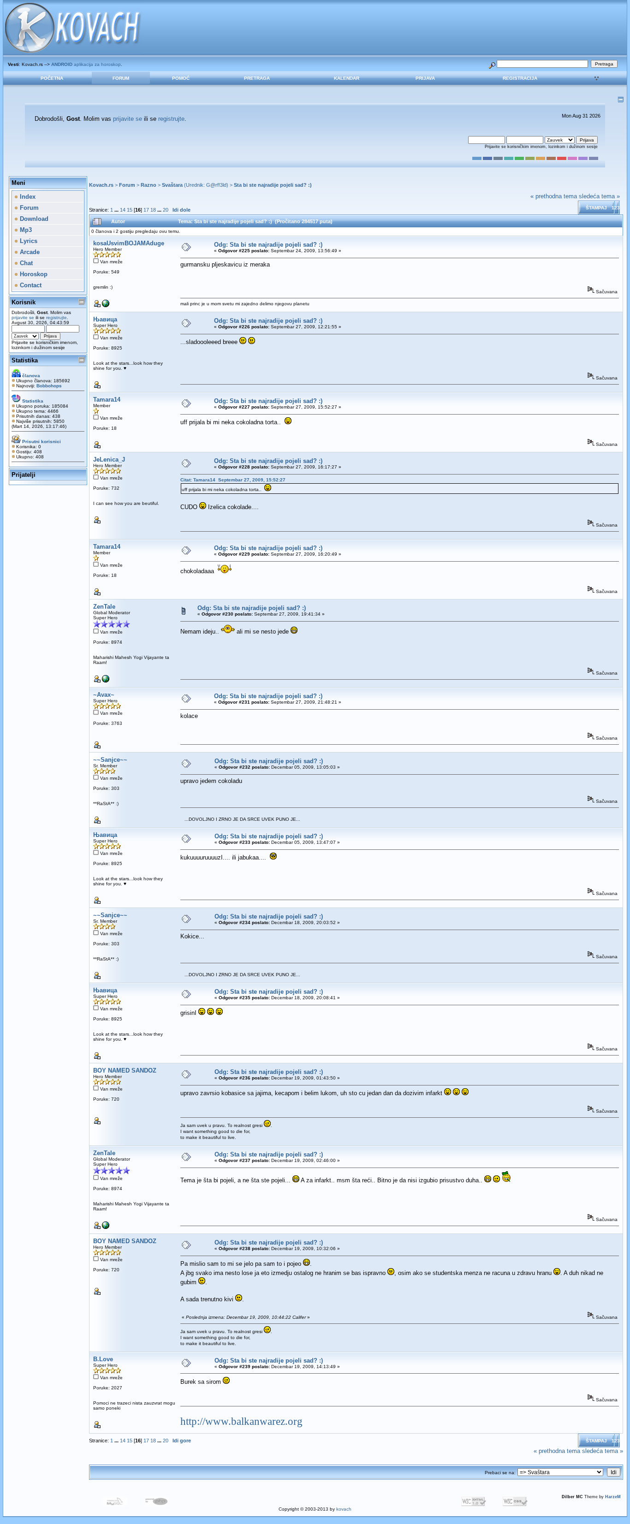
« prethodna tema (553, 196)
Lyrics (27, 240)
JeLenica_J (109, 459)
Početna (52, 78)
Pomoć (181, 78)
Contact (30, 285)
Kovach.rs (101, 185)
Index (27, 196)
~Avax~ (103, 694)
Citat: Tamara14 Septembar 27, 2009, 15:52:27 (232, 479)
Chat (25, 263)
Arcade (29, 252)
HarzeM (613, 1496)
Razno (148, 185)
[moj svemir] (105, 305)
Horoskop (33, 274)
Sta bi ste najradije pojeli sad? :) (273, 185)
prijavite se (127, 118)
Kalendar (346, 78)
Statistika (25, 360)
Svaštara (172, 185)
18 (153, 210)
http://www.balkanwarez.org (241, 1421)
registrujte (171, 118)
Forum (121, 78)
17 (146, 210)
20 (165, 210)
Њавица (105, 319)
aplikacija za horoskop (86, 64)
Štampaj (596, 207)
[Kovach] (105, 680)
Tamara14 (106, 399)
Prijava (425, 78)
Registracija (520, 78)
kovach (343, 1509)
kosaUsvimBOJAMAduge (128, 243)
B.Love (103, 1359)
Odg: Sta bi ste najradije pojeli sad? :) (268, 244)
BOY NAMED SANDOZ (124, 1070)
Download (33, 218)
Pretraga (257, 78)
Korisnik (24, 302)
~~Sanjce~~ (110, 759)
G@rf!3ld (216, 185)
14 (122, 210)
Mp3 (25, 229)
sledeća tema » (599, 196)
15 (129, 210)
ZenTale (104, 606)
